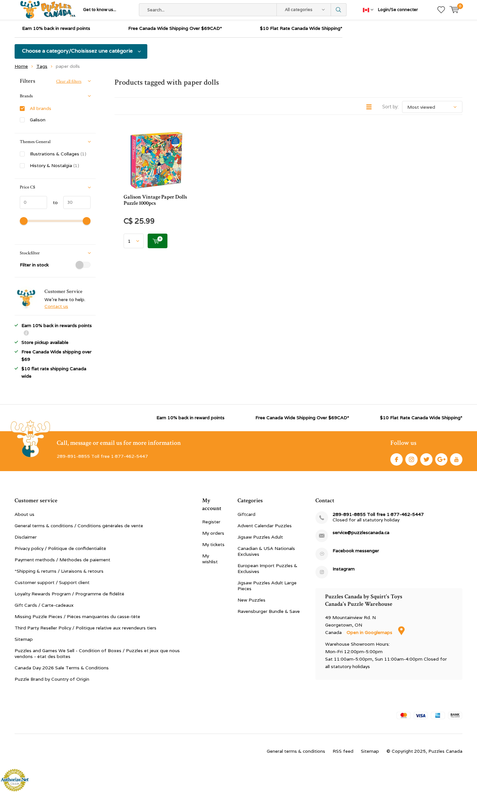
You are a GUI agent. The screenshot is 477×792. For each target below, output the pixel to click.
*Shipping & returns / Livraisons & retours (59, 571)
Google (441, 459)
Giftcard (246, 514)
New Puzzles (251, 600)
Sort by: (390, 107)
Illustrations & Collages (58, 154)
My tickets (213, 544)
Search (339, 9)
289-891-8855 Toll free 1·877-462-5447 (378, 514)
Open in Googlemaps (370, 632)
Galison (37, 120)
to (52, 202)
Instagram (411, 459)
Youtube (456, 459)
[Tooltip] (26, 333)
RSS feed (343, 751)
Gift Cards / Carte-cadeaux (44, 605)
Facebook (396, 459)
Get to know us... (99, 9)
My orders (213, 533)
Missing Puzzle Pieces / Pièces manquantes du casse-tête (77, 616)
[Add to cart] (157, 241)
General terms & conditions (296, 751)
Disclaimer (26, 537)
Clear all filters (68, 81)
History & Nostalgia (54, 165)
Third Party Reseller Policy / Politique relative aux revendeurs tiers (85, 628)
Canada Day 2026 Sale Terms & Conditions (62, 668)
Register (211, 522)
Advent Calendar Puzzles (265, 526)
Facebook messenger (356, 551)
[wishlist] (441, 9)
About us (24, 514)
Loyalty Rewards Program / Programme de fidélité (69, 594)
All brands (40, 108)
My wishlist (210, 559)
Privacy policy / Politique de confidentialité (60, 548)
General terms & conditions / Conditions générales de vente (79, 526)
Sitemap (24, 639)
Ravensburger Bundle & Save (269, 611)
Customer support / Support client (52, 582)
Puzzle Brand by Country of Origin (52, 679)
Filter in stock (34, 265)
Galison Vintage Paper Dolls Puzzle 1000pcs (155, 200)
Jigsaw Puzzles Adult (260, 537)
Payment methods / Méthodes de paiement (62, 560)
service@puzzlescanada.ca (361, 532)
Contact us (56, 306)
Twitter (426, 459)
